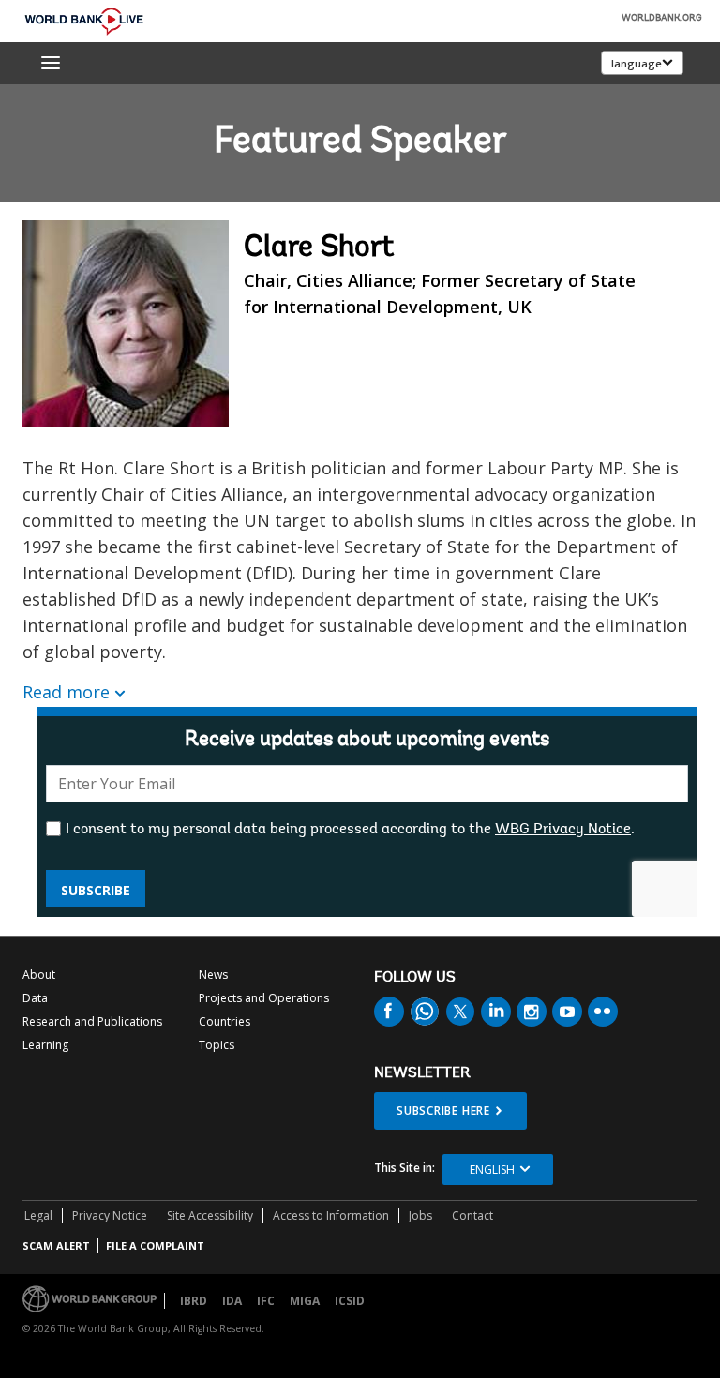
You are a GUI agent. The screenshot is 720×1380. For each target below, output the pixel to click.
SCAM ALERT (56, 1245)
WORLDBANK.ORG (662, 18)
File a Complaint (155, 1245)
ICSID (350, 1301)
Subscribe (95, 890)
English (492, 1170)
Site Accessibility (210, 1215)
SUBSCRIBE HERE (443, 1110)
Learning (45, 1045)
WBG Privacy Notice (563, 829)
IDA (232, 1301)
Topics (216, 1045)
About (38, 974)
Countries (224, 1021)
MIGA (305, 1301)
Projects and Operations (264, 998)
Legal (38, 1215)
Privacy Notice (109, 1215)
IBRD (193, 1301)
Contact (472, 1215)
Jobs (420, 1215)
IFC (266, 1301)
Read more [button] (66, 692)
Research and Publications (92, 1021)
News (213, 974)
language (636, 63)
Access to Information (331, 1215)
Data (35, 998)
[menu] (51, 63)
